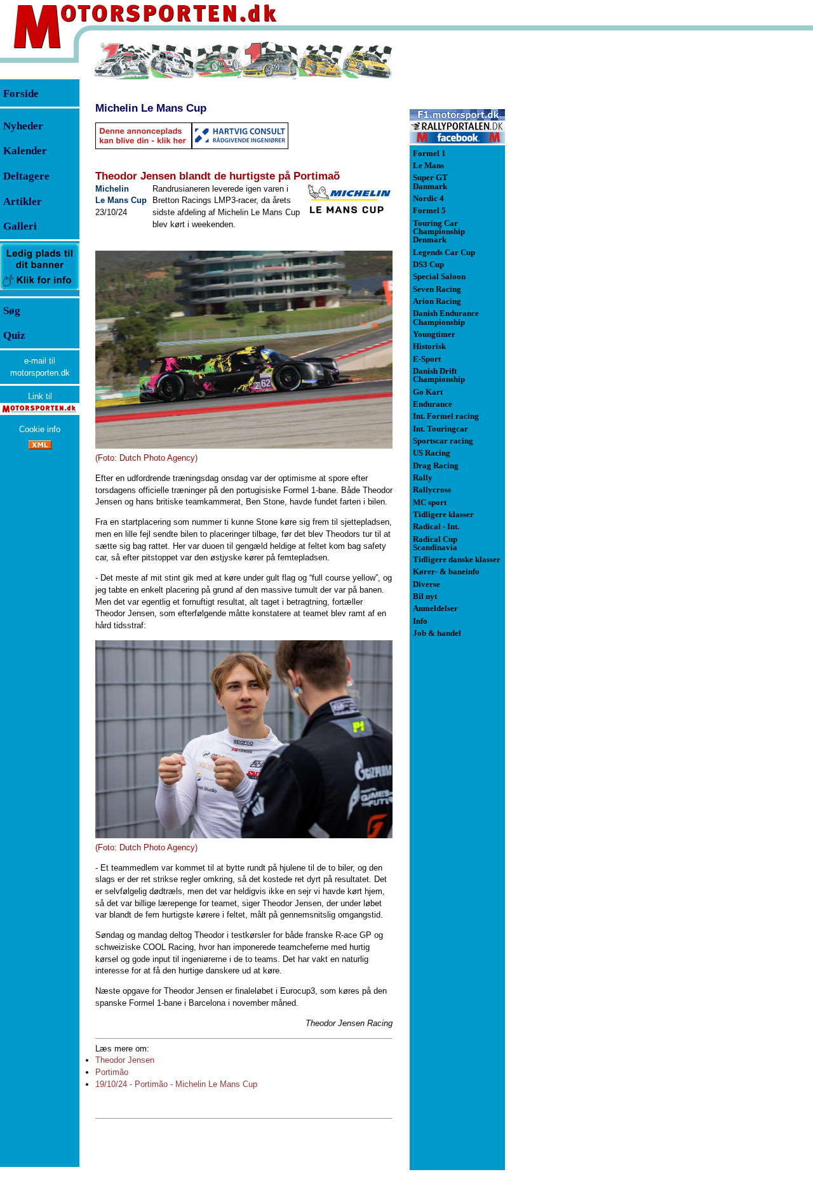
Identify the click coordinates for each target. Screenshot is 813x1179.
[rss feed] (40, 446)
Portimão (111, 1072)
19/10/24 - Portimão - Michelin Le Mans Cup (176, 1084)
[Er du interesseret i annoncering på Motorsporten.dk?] (39, 289)
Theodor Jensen (124, 1060)
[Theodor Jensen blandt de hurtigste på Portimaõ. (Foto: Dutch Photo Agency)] (244, 350)
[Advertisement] (571, 231)
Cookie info (39, 429)
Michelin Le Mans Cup (150, 108)
